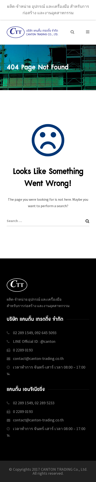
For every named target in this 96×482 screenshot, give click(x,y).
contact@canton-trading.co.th (38, 358)
